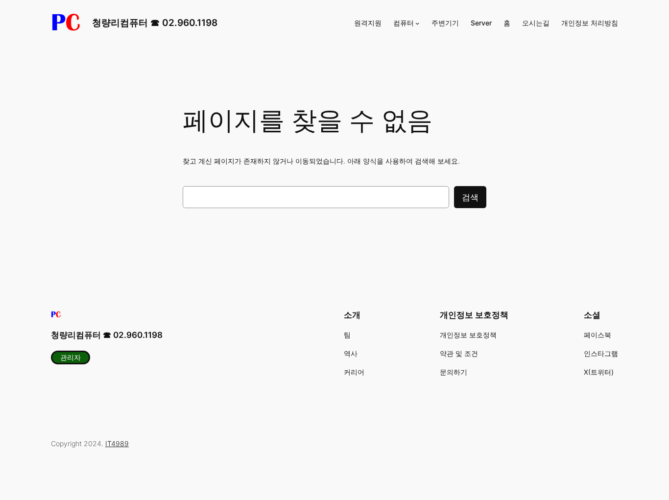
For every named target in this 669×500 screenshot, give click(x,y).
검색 (470, 197)
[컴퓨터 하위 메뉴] (417, 23)
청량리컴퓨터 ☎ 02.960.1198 (154, 22)
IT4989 (117, 443)
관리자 (70, 357)
